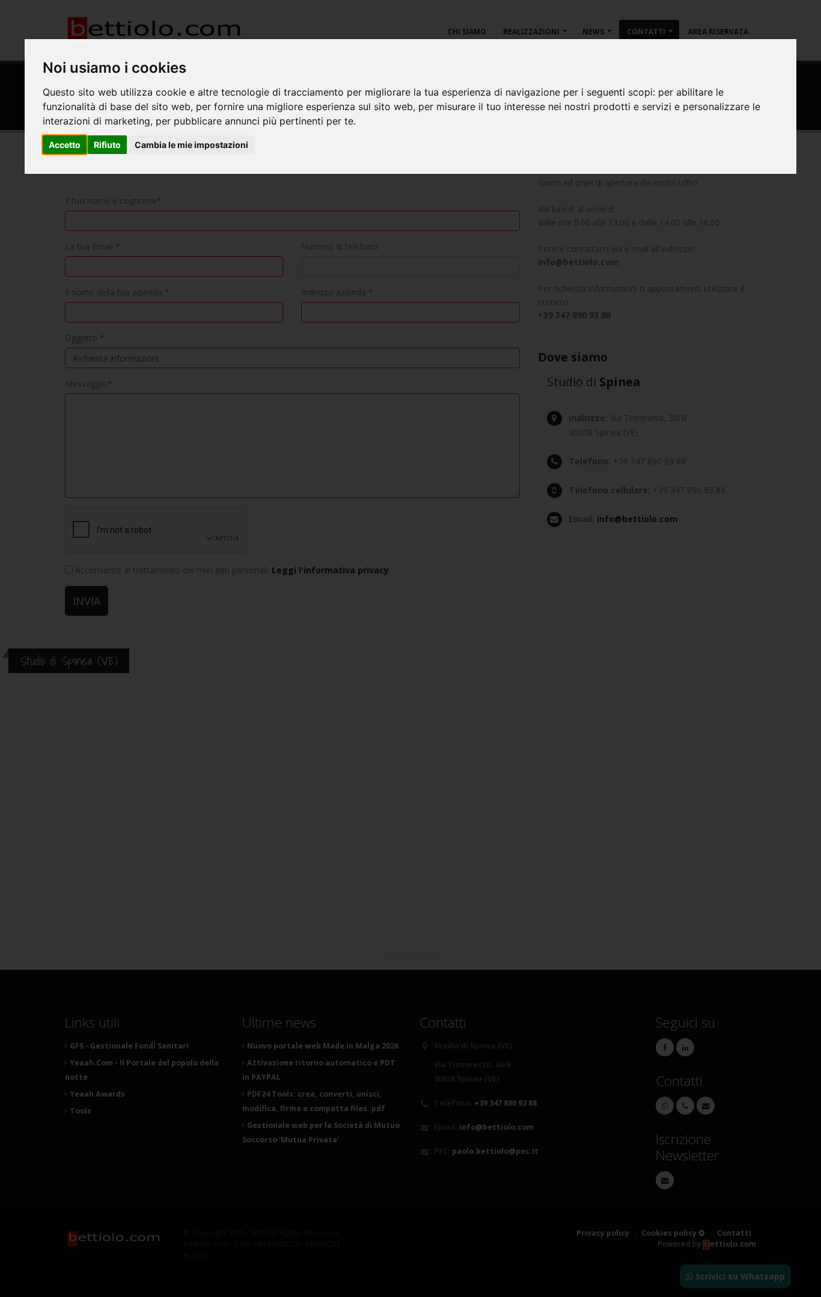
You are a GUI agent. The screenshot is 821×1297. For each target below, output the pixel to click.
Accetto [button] (65, 145)
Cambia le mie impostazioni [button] (191, 145)
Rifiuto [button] (107, 145)
